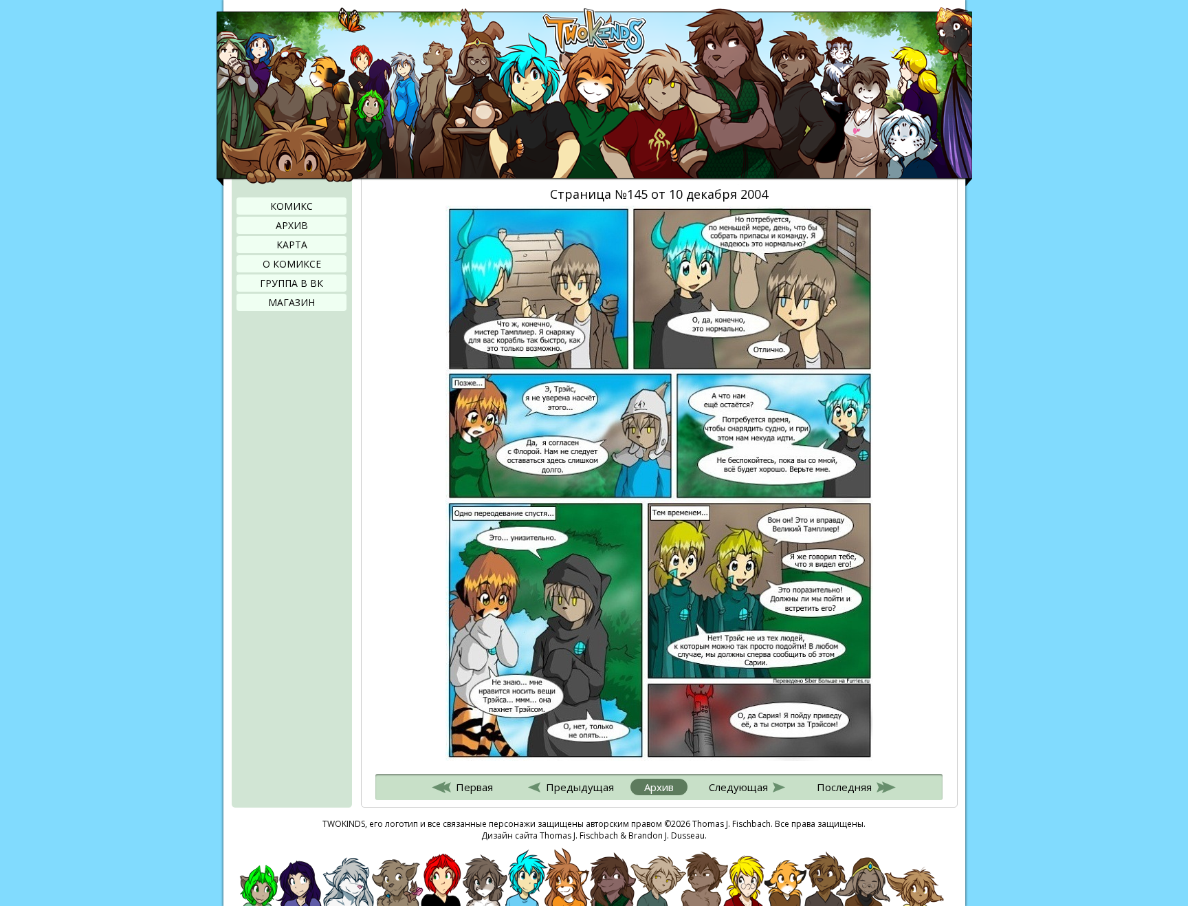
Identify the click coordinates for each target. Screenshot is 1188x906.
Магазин (291, 302)
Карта (291, 244)
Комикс (291, 206)
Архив (292, 225)
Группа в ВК (291, 283)
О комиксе (292, 263)
